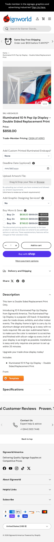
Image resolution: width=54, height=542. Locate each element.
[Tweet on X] (12, 281)
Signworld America (16, 535)
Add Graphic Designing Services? (21, 198)
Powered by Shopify (32, 535)
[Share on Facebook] (17, 281)
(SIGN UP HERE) (37, 138)
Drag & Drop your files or (27, 182)
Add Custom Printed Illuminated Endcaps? (27, 150)
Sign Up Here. (39, 7)
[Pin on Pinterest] (23, 281)
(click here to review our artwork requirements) (21, 192)
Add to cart (36, 245)
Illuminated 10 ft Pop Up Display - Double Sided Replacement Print (27, 56)
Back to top (27, 439)
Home (5, 53)
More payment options (27, 260)
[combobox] (27, 29)
